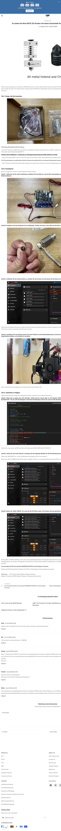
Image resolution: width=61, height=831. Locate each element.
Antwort (3, 629)
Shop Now (29, 10)
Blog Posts (52, 769)
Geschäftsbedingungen (7, 804)
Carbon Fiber (5, 769)
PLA (2, 756)
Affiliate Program (53, 766)
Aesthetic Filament (6, 772)
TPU (2, 763)
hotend (18, 574)
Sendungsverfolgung (7, 784)
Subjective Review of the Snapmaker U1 (13, 610)
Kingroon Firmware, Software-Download (12, 794)
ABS (2, 766)
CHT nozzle (12, 574)
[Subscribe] (44, 817)
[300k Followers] (51, 785)
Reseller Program (54, 776)
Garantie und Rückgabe (7, 791)
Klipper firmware (30, 574)
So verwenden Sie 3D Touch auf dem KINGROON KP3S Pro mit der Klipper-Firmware (24, 566)
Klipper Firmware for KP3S (8, 576)
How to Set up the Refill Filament (11, 603)
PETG (2, 759)
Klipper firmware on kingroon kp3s (26, 576)
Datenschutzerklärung (7, 801)
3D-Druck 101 (47, 20)
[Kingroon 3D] (47, 15)
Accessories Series (6, 776)
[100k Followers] (55, 785)
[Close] (59, 2)
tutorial (39, 576)
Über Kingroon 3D (54, 756)
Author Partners (53, 772)
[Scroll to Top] (57, 822)
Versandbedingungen (7, 787)
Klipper (23, 574)
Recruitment (52, 763)
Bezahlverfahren (5, 797)
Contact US (52, 759)
